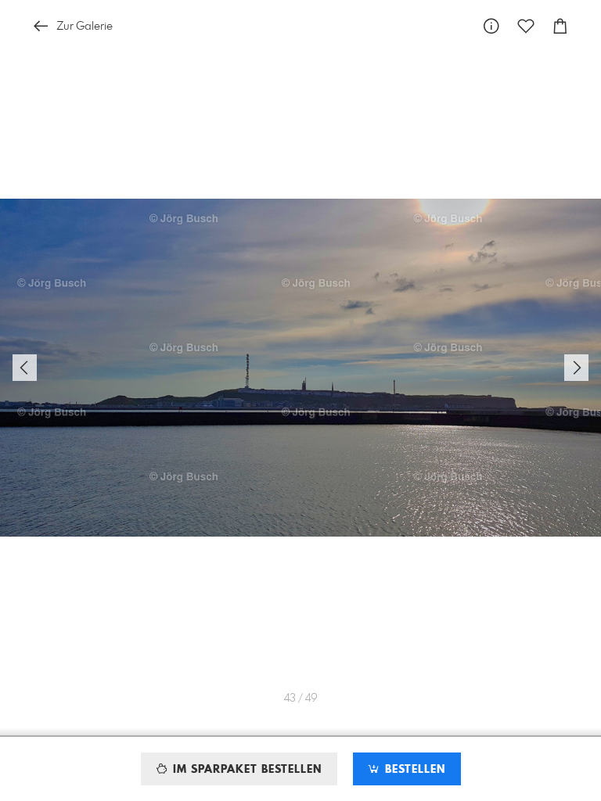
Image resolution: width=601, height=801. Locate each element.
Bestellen (413, 769)
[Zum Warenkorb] (560, 26)
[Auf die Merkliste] (525, 26)
